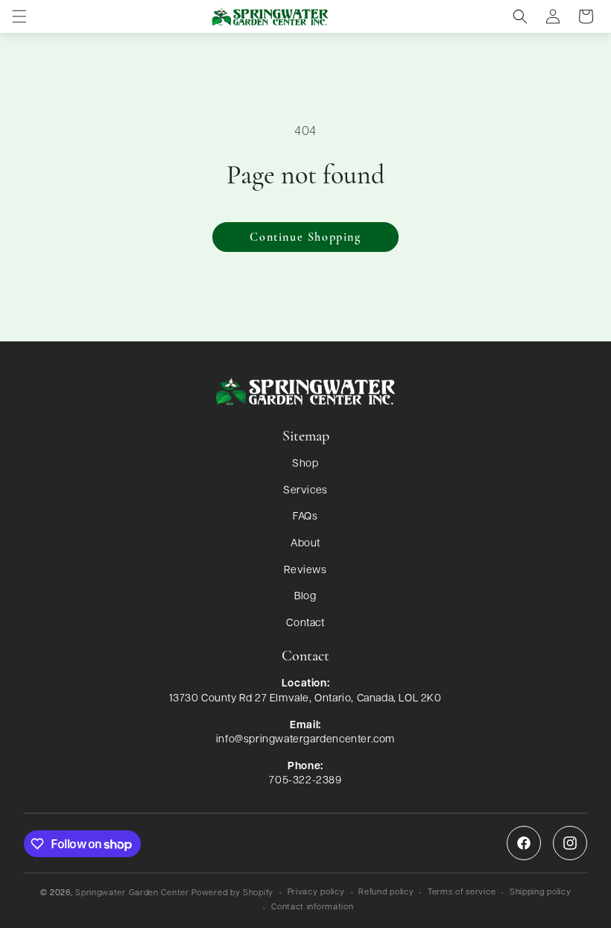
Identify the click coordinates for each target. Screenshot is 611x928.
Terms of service (462, 892)
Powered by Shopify (232, 893)
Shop (305, 464)
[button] (19, 16)
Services (305, 490)
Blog (305, 596)
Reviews (305, 570)
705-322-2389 (305, 780)
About (305, 543)
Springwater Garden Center (132, 893)
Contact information (312, 907)
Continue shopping (305, 238)
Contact (305, 623)
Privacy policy (316, 892)
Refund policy (386, 892)
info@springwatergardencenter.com (305, 739)
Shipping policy (541, 892)
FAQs (305, 517)
